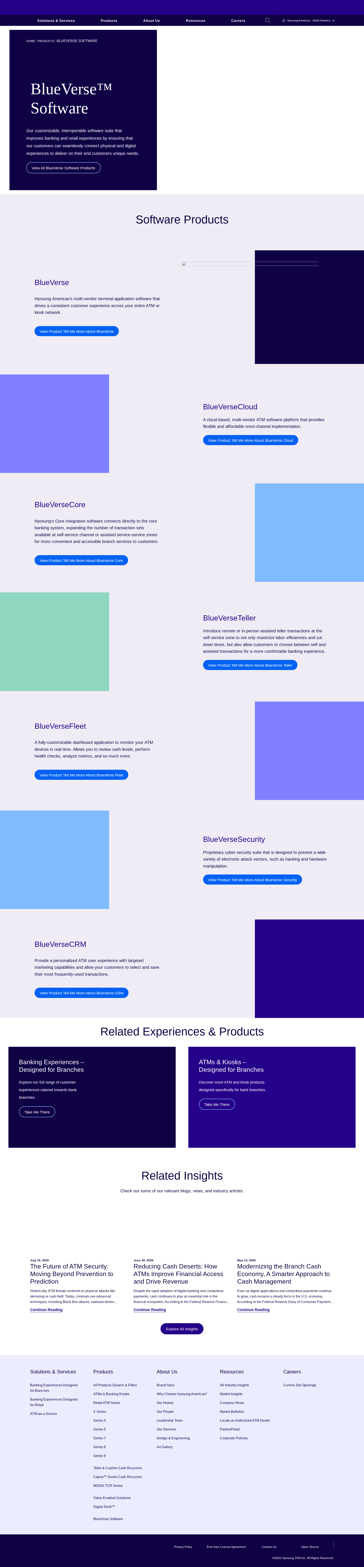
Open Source (310, 1546)
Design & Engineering (173, 1438)
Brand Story (165, 1385)
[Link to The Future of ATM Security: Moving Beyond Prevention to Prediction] (78, 1228)
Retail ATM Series (106, 1403)
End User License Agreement (226, 1546)
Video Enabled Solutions (112, 1498)
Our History (165, 1403)
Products (109, 21)
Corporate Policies (234, 1438)
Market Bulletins (232, 1411)
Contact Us (269, 1546)
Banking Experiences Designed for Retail (54, 1402)
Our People (165, 1411)
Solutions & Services (56, 21)
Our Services (166, 1429)
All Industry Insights (234, 1385)
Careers (238, 21)
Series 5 (99, 1429)
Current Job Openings (299, 1385)
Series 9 (99, 1456)
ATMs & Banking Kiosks (111, 1394)
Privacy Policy (183, 1546)
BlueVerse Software (108, 1519)
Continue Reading (46, 1310)
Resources (195, 21)
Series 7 (99, 1438)
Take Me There (37, 1112)
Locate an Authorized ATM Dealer (245, 1420)
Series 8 (99, 1447)
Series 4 (99, 1420)
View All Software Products (63, 168)
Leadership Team (170, 1420)
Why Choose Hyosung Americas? (182, 1394)
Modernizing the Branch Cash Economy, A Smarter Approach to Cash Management (283, 1274)
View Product (77, 331)
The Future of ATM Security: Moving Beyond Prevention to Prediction (71, 1274)
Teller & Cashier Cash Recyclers (117, 1468)
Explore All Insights (182, 1329)
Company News (232, 1403)
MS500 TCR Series (108, 1485)
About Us (151, 21)
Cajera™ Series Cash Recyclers (117, 1477)
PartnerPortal (230, 1429)
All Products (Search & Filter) (115, 1385)
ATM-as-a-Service (43, 1414)
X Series (99, 1411)
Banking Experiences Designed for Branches (54, 1387)
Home (30, 41)
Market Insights (231, 1394)
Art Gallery (165, 1447)
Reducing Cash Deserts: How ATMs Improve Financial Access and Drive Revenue (178, 1274)
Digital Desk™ (104, 1507)
